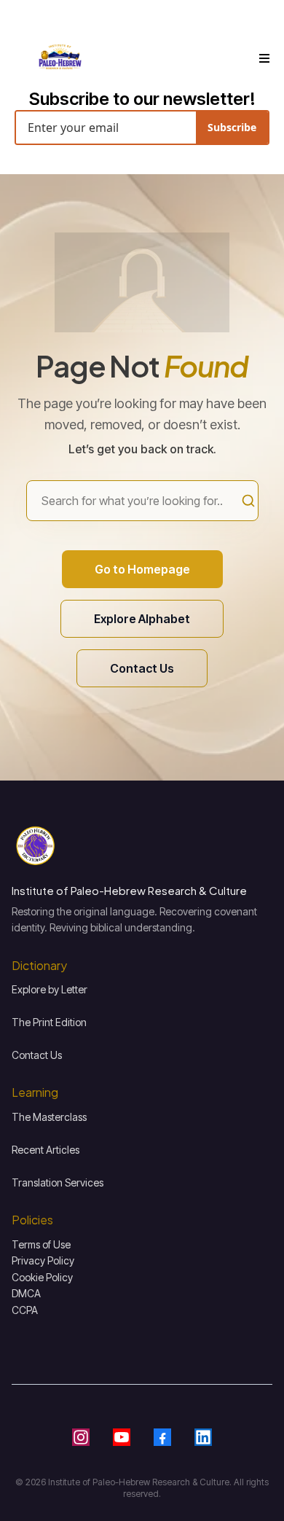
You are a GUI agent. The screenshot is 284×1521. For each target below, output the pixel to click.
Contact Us (37, 1055)
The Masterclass (49, 1117)
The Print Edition (49, 1022)
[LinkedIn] (203, 1437)
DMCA (26, 1293)
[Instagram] (80, 1437)
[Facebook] (162, 1437)
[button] (262, 58)
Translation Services (57, 1182)
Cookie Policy (42, 1277)
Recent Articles (45, 1149)
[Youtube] (121, 1437)
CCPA (25, 1310)
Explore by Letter (49, 989)
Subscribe (232, 127)
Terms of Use (41, 1244)
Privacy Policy (43, 1260)
